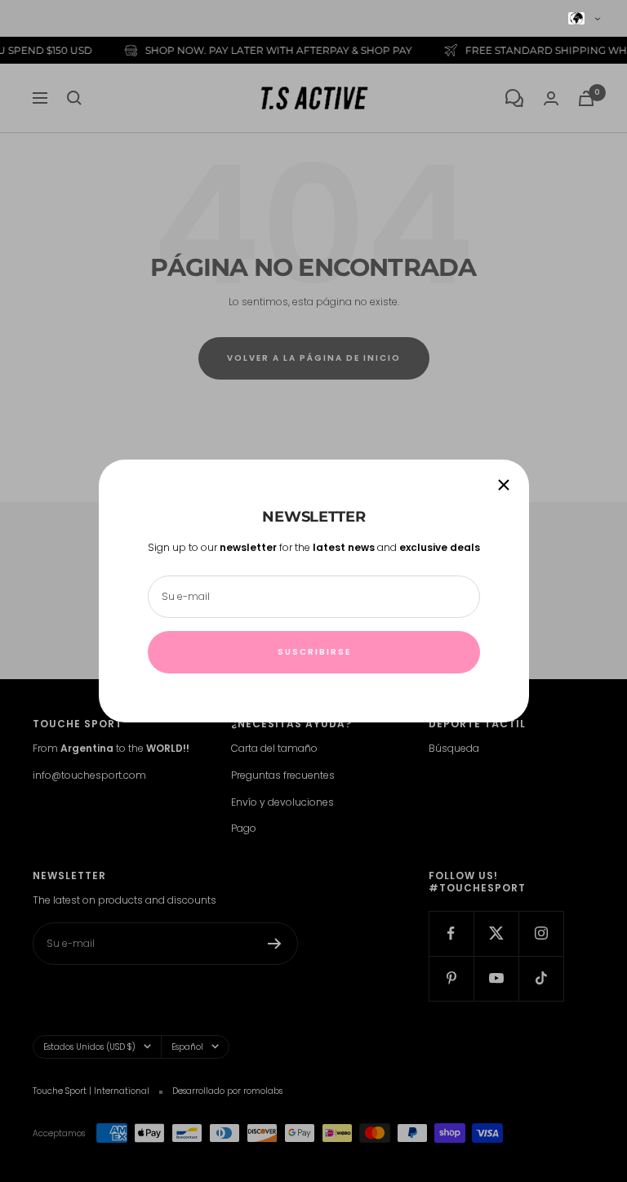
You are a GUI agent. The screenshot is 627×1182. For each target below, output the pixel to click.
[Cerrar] (503, 485)
